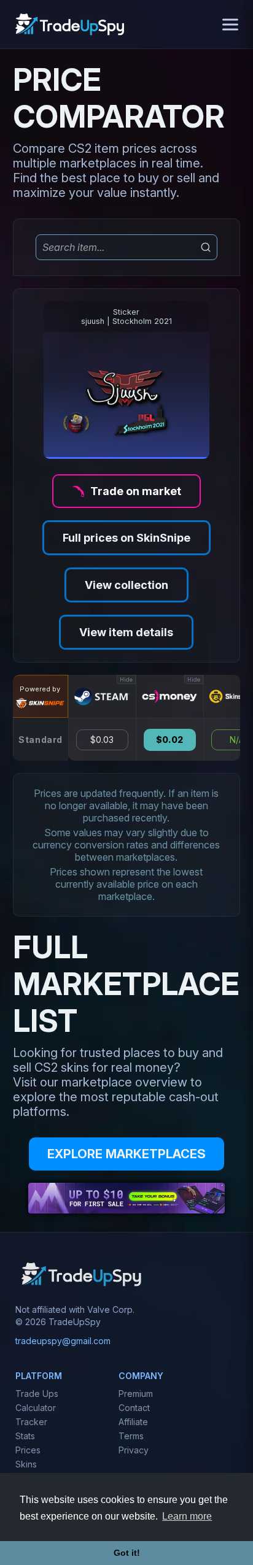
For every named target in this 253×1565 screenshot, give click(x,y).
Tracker (31, 1422)
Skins (26, 1464)
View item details (126, 632)
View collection (126, 585)
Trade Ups (36, 1393)
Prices (28, 1450)
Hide (126, 679)
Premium (136, 1393)
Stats (25, 1436)
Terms (131, 1436)
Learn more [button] (187, 1516)
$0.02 (169, 740)
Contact (134, 1407)
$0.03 (102, 740)
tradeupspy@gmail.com (63, 1341)
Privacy (134, 1450)
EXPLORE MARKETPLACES (126, 1154)
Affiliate (133, 1422)
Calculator (35, 1407)
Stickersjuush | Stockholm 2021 (126, 316)
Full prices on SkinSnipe (126, 537)
